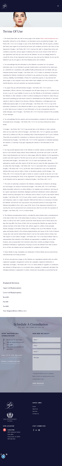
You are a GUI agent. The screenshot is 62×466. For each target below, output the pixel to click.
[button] (12, 355)
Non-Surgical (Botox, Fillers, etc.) (14, 311)
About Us (35, 409)
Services (35, 411)
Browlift (6, 297)
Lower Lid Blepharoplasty (12, 292)
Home (34, 406)
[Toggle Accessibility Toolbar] (3, 456)
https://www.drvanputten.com (49, 38)
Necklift (6, 306)
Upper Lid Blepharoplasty (12, 288)
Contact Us (36, 414)
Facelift (5, 302)
